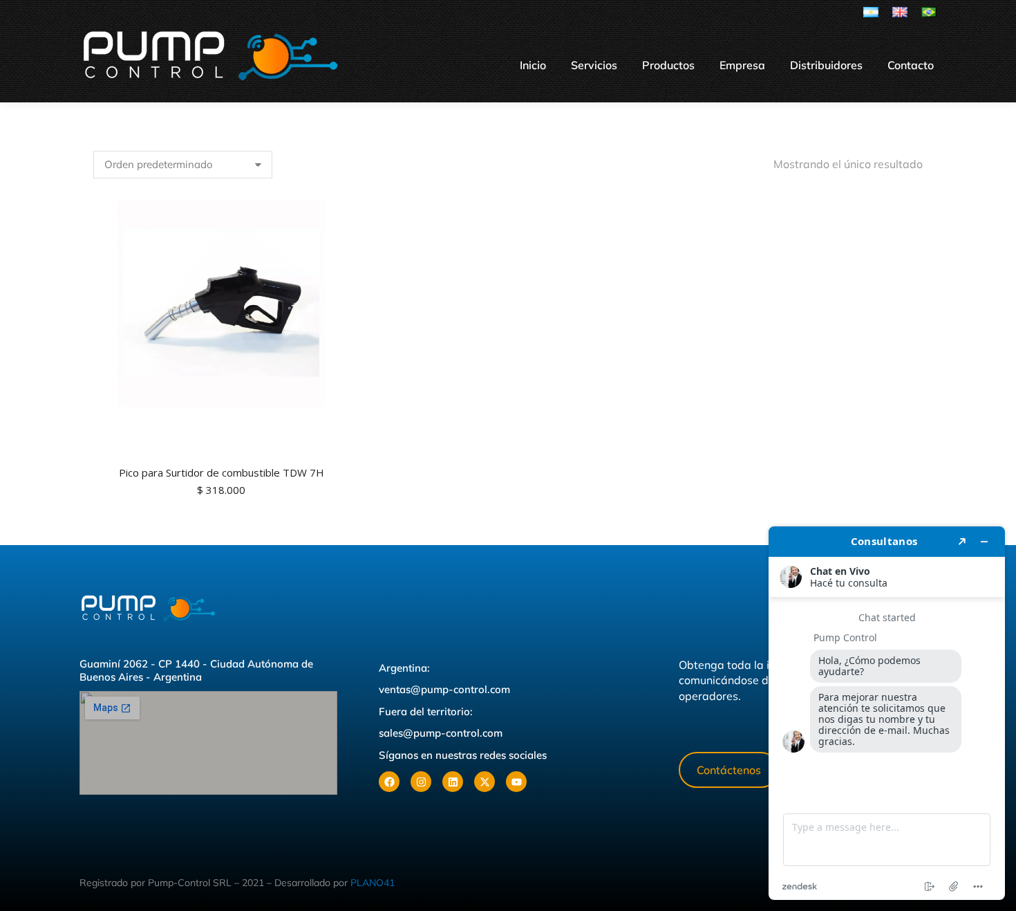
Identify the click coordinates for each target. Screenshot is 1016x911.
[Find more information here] (887, 713)
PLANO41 (372, 882)
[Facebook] (389, 781)
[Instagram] (421, 781)
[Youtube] (516, 781)
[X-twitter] (484, 781)
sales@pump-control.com (440, 732)
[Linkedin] (452, 781)
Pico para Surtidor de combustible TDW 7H (221, 472)
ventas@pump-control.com (444, 689)
